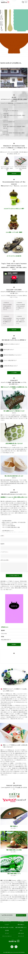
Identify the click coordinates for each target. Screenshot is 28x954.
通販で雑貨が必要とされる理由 (7, 927)
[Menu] (25, 2)
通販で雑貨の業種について (21, 927)
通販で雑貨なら (21, 924)
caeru (21, 930)
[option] (7, 163)
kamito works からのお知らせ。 (11, 63)
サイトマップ (21, 936)
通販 (21, 890)
